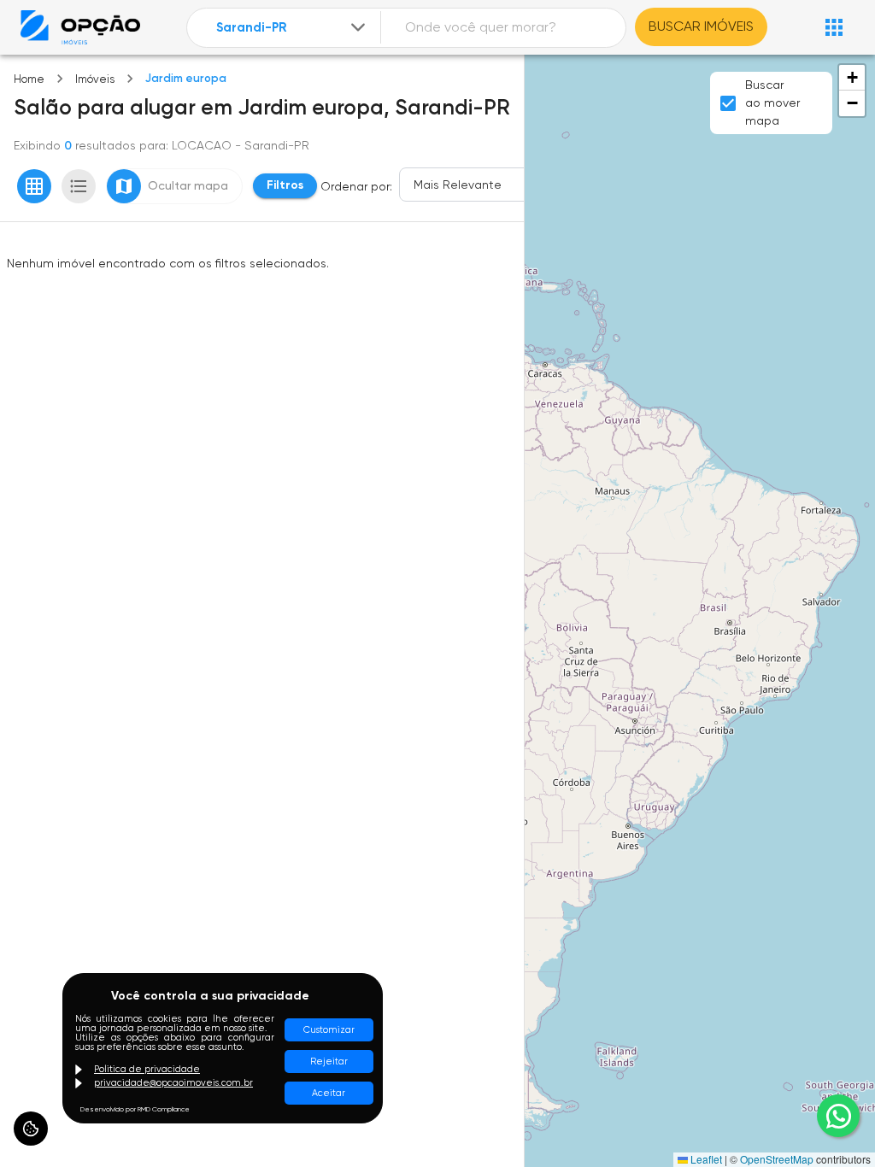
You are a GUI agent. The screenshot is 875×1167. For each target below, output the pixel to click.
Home (29, 79)
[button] (852, 78)
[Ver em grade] (34, 186)
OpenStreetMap (776, 1159)
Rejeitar (329, 1061)
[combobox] (292, 28)
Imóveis (95, 79)
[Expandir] (358, 27)
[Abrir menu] (834, 27)
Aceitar (328, 1093)
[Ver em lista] (79, 186)
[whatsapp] (838, 1115)
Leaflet (705, 1159)
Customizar (329, 1029)
